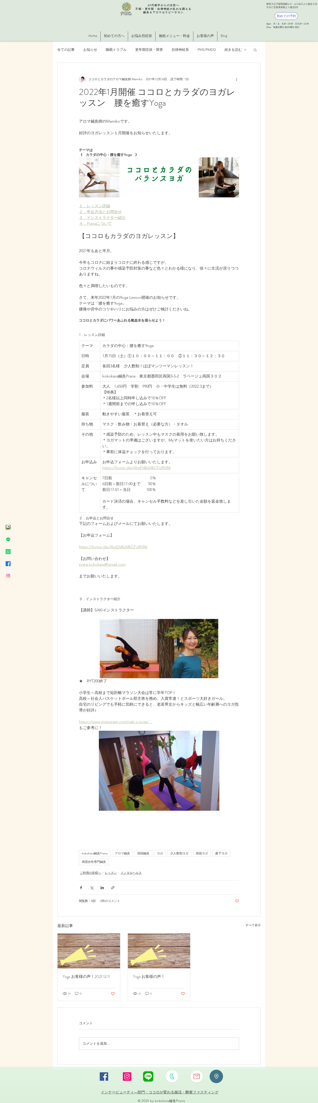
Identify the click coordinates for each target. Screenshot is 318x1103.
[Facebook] (8, 563)
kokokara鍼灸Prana (95, 853)
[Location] (216, 1076)
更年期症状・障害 (149, 50)
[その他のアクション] (236, 79)
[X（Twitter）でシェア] (92, 888)
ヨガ (160, 853)
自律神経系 (180, 50)
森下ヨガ (221, 853)
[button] (255, 49)
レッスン (111, 873)
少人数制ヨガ (179, 853)
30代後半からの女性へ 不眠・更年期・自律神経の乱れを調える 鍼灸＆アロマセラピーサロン (163, 9)
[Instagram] (8, 575)
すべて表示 (253, 925)
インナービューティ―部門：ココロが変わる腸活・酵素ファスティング (159, 1092)
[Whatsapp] (8, 551)
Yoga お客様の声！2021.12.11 (86, 976)
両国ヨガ (202, 853)
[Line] (8, 539)
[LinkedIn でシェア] (102, 888)
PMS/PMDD (207, 50)
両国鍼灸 (143, 853)
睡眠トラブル (116, 50)
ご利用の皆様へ (90, 873)
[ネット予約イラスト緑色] (8, 527)
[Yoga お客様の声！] (159, 950)
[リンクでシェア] (113, 888)
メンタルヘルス (131, 873)
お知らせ (90, 50)
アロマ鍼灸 (122, 853)
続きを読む (233, 50)
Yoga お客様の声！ (149, 976)
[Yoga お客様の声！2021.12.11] (89, 950)
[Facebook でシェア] (81, 888)
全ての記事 (66, 50)
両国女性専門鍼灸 (94, 862)
